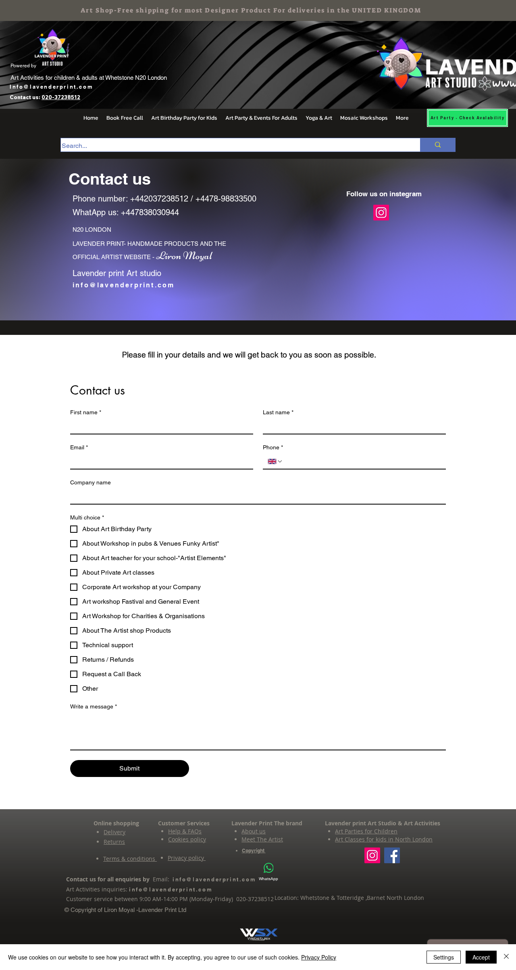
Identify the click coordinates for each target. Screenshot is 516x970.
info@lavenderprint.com (124, 285)
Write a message (93, 706)
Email (79, 447)
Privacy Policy (318, 957)
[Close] (506, 957)
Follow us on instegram (384, 194)
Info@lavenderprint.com (51, 86)
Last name (278, 412)
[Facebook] (392, 855)
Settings (443, 957)
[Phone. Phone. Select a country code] (275, 461)
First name (85, 412)
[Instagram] (381, 212)
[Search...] (437, 145)
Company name (90, 482)
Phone (273, 447)
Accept (481, 957)
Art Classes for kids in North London (384, 839)
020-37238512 (61, 97)
